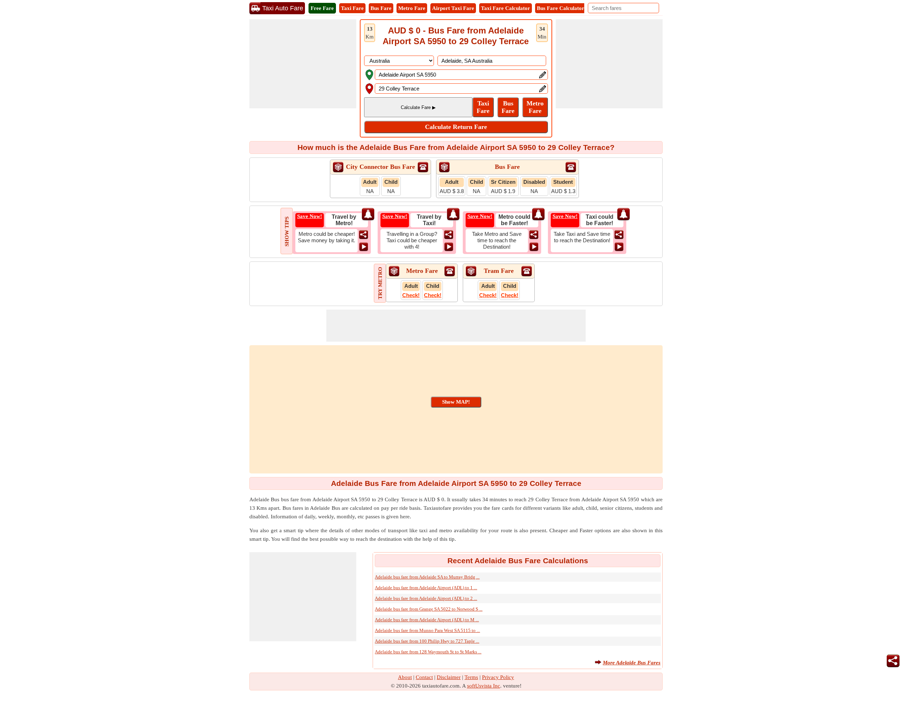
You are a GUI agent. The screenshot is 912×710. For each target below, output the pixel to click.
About (405, 677)
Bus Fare (381, 8)
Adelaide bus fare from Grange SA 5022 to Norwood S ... (428, 609)
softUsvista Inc (483, 686)
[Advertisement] (302, 63)
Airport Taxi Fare (453, 8)
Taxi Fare (352, 8)
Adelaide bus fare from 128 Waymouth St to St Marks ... (428, 651)
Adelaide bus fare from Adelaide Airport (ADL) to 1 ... (426, 587)
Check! (411, 295)
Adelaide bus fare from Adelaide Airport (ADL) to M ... (427, 619)
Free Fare (322, 8)
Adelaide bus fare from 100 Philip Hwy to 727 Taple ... (427, 641)
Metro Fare (411, 8)
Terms (471, 677)
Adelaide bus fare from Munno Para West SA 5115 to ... (427, 630)
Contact (424, 677)
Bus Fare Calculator (560, 8)
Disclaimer (449, 677)
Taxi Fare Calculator (505, 8)
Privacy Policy (498, 677)
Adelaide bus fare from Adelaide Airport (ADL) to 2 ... (426, 598)
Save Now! (309, 216)
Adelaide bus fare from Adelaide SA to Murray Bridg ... (427, 577)
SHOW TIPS (287, 232)
